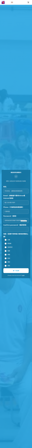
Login (23, 275)
